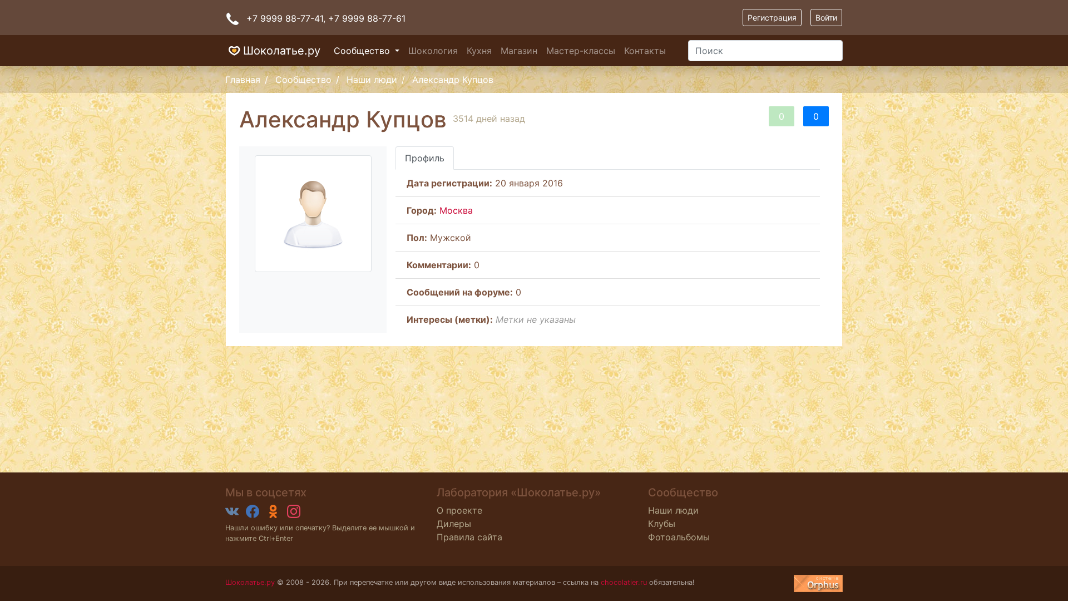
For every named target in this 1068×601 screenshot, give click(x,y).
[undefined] (818, 583)
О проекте (459, 510)
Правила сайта (469, 537)
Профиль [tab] (424, 158)
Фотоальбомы (679, 537)
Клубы (661, 523)
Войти (826, 17)
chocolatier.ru (624, 582)
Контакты (645, 50)
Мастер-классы (580, 50)
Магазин (519, 50)
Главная (242, 79)
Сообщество (363, 50)
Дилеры (454, 523)
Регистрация (772, 17)
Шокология (433, 50)
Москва (456, 210)
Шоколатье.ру (281, 50)
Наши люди (372, 79)
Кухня (479, 50)
